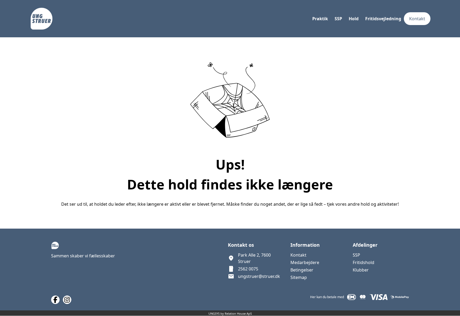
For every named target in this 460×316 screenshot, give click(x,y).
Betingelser (301, 270)
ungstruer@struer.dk (259, 276)
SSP (356, 255)
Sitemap (298, 277)
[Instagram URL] (67, 299)
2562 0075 (248, 269)
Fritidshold (363, 262)
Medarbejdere (304, 262)
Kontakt (298, 255)
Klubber (361, 270)
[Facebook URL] (55, 299)
